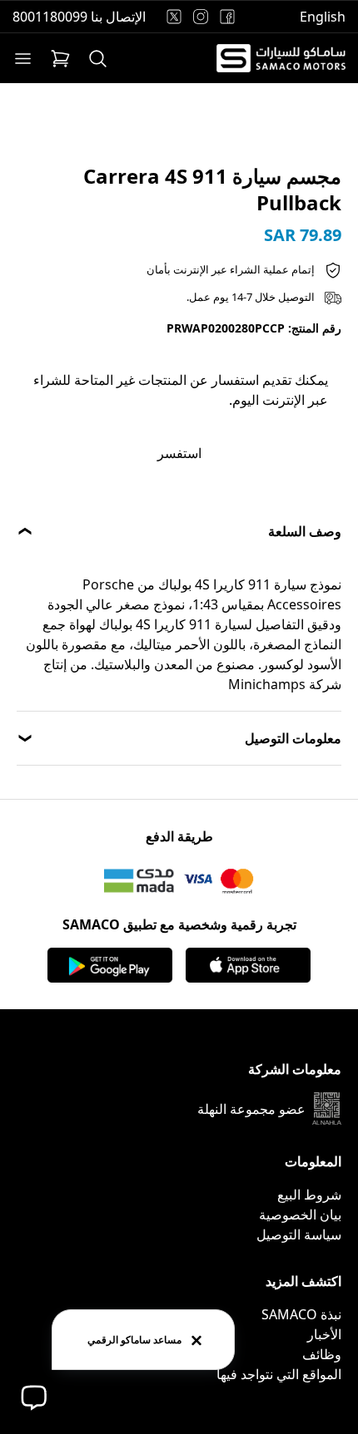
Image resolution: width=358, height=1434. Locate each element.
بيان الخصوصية (300, 1214)
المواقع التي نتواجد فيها (278, 1374)
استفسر (179, 453)
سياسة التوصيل (298, 1234)
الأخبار (324, 1334)
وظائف (321, 1354)
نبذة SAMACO (301, 1314)
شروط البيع (309, 1194)
